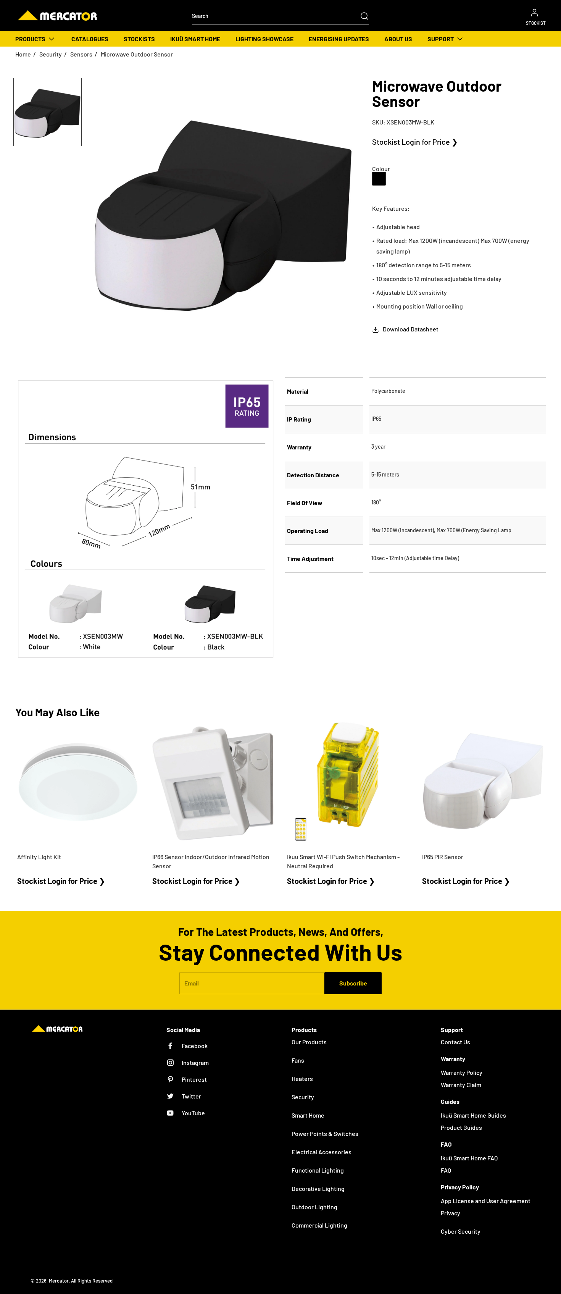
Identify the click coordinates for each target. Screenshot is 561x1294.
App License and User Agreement (485, 1200)
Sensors (81, 54)
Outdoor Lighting (314, 1206)
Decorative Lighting (318, 1188)
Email (191, 983)
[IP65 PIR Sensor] (483, 784)
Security (50, 54)
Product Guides (461, 1127)
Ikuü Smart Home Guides (473, 1115)
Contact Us (455, 1041)
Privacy (450, 1212)
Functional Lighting (318, 1170)
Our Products (309, 1041)
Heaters (302, 1078)
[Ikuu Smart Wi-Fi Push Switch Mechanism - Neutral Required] (348, 784)
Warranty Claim (461, 1084)
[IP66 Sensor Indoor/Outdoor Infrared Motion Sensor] (213, 784)
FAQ (446, 1170)
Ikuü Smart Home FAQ (469, 1158)
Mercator (59, 1281)
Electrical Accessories (321, 1151)
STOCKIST (536, 23)
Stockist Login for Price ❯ (415, 141)
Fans (298, 1060)
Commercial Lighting (319, 1225)
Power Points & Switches (325, 1133)
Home (23, 54)
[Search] (360, 16)
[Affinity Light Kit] (78, 784)
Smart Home (308, 1115)
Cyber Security (460, 1231)
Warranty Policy (461, 1072)
